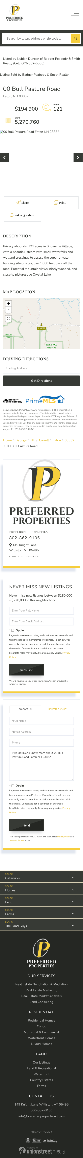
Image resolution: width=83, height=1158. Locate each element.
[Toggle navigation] (75, 13)
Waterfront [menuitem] (41, 1074)
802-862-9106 (24, 538)
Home (7, 440)
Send (27, 825)
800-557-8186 (41, 1110)
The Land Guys (16, 926)
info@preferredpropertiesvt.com (42, 1116)
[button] (75, 38)
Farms (9, 914)
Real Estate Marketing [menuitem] (41, 990)
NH (32, 440)
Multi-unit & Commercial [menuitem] (41, 1032)
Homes (10, 890)
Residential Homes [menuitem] (41, 1020)
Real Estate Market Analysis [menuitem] (41, 996)
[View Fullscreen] (8, 319)
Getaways (12, 878)
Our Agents (32, 556)
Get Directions (41, 381)
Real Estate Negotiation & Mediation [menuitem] (41, 984)
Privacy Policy (63, 836)
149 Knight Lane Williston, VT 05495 (41, 1104)
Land (8, 902)
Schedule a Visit (57, 709)
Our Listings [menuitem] (41, 1062)
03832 (69, 440)
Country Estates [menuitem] (41, 1080)
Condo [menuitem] (41, 1026)
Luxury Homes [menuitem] (41, 1044)
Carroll (44, 440)
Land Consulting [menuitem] (41, 1002)
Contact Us (16, 556)
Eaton (57, 440)
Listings (21, 440)
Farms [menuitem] (41, 1086)
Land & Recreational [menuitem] (41, 1068)
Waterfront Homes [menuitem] (41, 1038)
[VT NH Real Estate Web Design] (41, 1150)
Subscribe (26, 670)
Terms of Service (16, 840)
